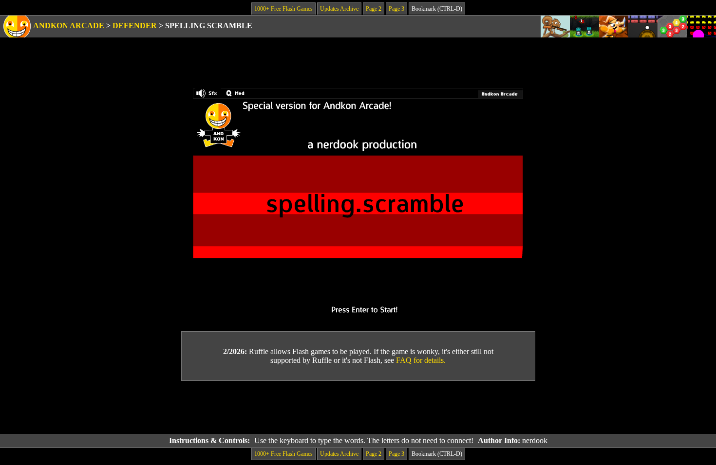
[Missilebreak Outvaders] (701, 26)
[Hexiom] (672, 26)
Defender (135, 25)
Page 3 (396, 8)
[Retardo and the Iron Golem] (613, 26)
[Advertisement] (358, 407)
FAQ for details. (421, 360)
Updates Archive (339, 8)
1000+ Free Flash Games (283, 8)
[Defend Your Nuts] (555, 26)
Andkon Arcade (68, 25)
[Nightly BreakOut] (643, 26)
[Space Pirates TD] (584, 26)
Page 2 (373, 8)
